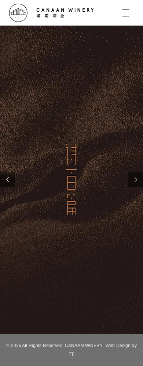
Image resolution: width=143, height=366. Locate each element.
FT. (71, 354)
